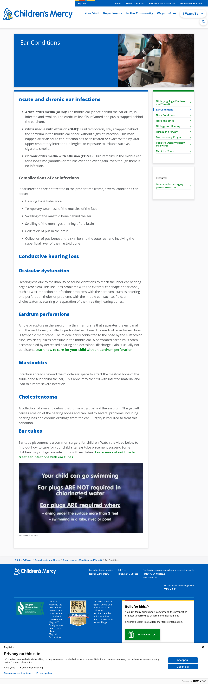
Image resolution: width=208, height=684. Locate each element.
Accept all (183, 660)
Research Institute (135, 3)
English (8, 647)
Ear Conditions (164, 109)
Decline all (183, 666)
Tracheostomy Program (169, 137)
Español (82, 3)
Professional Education (191, 3)
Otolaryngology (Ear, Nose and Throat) (171, 102)
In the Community (139, 13)
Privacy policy (44, 673)
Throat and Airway (167, 131)
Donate (117, 3)
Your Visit (92, 13)
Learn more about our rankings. (103, 621)
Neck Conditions (165, 115)
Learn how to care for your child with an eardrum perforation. (84, 349)
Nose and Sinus (165, 120)
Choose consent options (17, 673)
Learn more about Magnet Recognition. (56, 633)
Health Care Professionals (162, 3)
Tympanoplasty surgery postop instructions (169, 186)
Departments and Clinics (47, 560)
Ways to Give (166, 13)
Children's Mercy (23, 560)
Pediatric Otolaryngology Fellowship (170, 144)
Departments (112, 13)
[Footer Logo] (35, 571)
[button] (203, 21)
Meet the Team (165, 151)
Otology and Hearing (168, 126)
